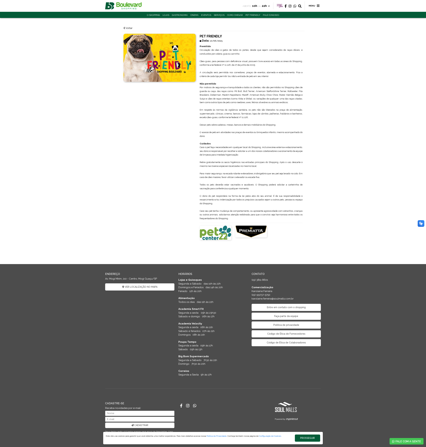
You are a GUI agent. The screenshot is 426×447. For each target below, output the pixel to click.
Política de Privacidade (216, 436)
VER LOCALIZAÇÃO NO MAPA (140, 287)
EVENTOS (206, 15)
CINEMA (194, 15)
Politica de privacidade (286, 325)
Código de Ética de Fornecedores (286, 333)
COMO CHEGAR (235, 15)
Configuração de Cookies (270, 436)
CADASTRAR (141, 425)
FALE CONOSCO (271, 15)
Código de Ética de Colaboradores (286, 342)
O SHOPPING (153, 15)
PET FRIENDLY (252, 15)
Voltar (128, 28)
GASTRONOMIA (180, 15)
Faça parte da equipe (286, 316)
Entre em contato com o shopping (286, 307)
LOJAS (166, 15)
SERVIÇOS (219, 15)
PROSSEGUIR (307, 438)
